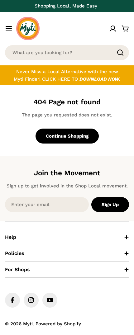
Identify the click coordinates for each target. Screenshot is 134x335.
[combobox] (67, 52)
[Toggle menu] (8, 28)
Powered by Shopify (58, 324)
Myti (28, 324)
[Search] (120, 52)
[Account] (113, 28)
